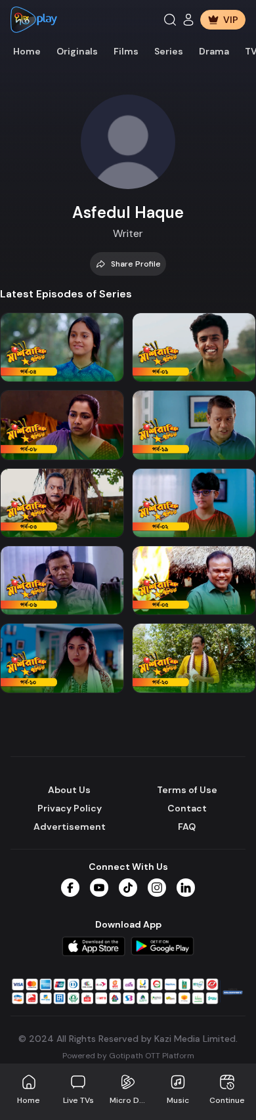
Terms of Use (187, 790)
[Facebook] (70, 887)
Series (168, 51)
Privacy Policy (69, 808)
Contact (187, 808)
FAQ (187, 826)
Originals (77, 51)
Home (27, 51)
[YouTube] (99, 887)
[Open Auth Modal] (188, 19)
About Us (69, 790)
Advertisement (69, 826)
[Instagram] (157, 887)
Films (126, 51)
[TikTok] (128, 887)
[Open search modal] (170, 19)
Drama (214, 51)
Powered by (128, 1055)
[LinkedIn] (186, 887)
